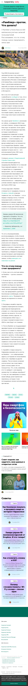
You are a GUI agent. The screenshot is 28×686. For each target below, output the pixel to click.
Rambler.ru (16, 121)
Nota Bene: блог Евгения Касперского (13, 672)
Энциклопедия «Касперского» (8, 673)
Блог (7, 667)
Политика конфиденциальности (13, 657)
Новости (4, 667)
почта (20, 394)
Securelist (3, 672)
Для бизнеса (4, 643)
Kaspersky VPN (4, 634)
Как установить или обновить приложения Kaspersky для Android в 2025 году (10, 448)
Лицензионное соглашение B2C (8, 660)
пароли (14, 394)
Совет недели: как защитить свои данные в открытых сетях (13, 461)
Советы (15, 503)
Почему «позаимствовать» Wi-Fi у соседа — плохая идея (14, 588)
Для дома (4, 621)
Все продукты (4, 651)
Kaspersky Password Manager (8, 637)
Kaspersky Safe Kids (6, 632)
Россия (11, 397)
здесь (11, 296)
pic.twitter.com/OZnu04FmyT (12, 223)
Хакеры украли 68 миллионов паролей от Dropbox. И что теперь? (14, 534)
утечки (17, 397)
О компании (9, 666)
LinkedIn (11, 193)
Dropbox (4, 193)
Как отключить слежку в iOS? (14, 559)
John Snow (7, 47)
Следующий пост (7, 456)
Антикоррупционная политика (8, 659)
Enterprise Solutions (6, 649)
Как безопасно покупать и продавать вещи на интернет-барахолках (14, 509)
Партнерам (15, 666)
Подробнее (24, 680)
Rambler (5, 17)
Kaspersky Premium (6, 630)
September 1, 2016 (9, 228)
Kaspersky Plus (4, 627)
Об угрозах (20, 666)
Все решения (4, 639)
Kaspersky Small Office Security (8, 646)
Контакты (3, 666)
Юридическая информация (7, 662)
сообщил (14, 97)
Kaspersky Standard (6, 625)
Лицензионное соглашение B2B (8, 661)
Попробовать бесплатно (14, 14)
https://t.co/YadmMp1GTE (11, 221)
